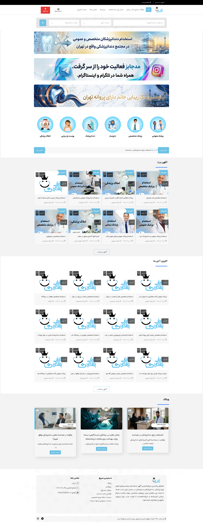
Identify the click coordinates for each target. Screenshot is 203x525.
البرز (97, 183)
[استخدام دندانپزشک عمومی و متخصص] (84, 183)
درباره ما (103, 9)
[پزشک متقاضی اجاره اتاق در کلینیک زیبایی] (118, 183)
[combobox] (96, 22)
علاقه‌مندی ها (146, 2)
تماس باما (93, 9)
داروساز (112, 136)
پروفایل (108, 486)
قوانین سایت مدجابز (104, 493)
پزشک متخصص (135, 136)
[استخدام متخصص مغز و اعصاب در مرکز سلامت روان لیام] (118, 282)
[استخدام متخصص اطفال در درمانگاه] (51, 282)
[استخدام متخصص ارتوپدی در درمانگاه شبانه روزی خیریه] (84, 320)
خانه (148, 9)
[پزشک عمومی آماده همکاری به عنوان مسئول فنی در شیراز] (152, 282)
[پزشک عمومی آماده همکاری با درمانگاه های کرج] (51, 359)
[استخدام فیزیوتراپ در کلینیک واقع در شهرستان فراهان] (84, 359)
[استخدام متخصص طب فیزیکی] (152, 183)
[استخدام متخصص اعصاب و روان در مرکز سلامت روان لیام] (84, 282)
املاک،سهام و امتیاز (79, 241)
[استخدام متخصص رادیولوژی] (51, 221)
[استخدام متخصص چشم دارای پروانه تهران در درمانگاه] (152, 320)
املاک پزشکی (45, 136)
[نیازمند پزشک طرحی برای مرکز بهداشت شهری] (152, 359)
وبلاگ (109, 483)
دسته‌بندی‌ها (56, 11)
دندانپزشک (90, 136)
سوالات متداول (106, 490)
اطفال (50, 301)
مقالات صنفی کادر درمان (135, 9)
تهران (164, 183)
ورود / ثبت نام (159, 2)
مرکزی (96, 359)
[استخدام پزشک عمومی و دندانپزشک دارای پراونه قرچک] (152, 221)
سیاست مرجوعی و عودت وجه (100, 500)
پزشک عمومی (158, 136)
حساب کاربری (82, 9)
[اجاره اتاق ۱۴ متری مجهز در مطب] (84, 221)
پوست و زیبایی (67, 136)
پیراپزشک (116, 339)
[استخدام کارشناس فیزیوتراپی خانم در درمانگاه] (118, 320)
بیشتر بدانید (148, 448)
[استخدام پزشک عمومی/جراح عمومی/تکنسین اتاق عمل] (118, 221)
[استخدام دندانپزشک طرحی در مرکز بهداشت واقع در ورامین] (51, 320)
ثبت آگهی (45, 11)
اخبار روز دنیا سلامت (116, 9)
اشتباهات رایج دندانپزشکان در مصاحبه (114, 150)
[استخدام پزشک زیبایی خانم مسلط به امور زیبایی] (51, 183)
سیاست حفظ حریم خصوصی (101, 497)
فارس (130, 183)
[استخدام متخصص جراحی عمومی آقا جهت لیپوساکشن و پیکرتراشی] (118, 359)
